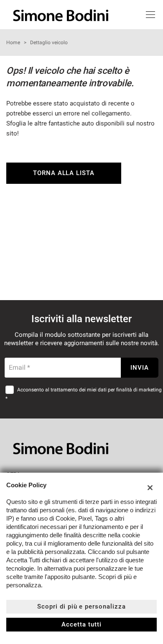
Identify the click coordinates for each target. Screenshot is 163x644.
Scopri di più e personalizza (81, 606)
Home (13, 42)
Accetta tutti (81, 624)
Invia (139, 367)
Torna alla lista (63, 173)
